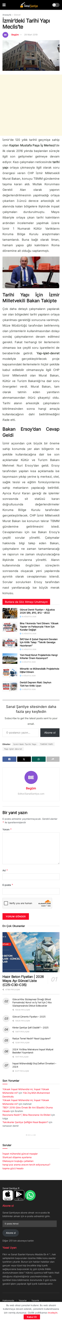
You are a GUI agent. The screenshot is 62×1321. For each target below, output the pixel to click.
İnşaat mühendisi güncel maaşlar (20, 1153)
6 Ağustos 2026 (28, 662)
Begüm (15, 34)
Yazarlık (35, 1300)
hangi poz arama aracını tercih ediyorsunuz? (26, 1164)
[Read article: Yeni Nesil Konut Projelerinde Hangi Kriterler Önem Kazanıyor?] (9, 658)
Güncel (17, 15)
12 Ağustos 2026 (28, 633)
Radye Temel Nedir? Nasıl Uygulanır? (31, 1038)
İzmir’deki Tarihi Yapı (24, 744)
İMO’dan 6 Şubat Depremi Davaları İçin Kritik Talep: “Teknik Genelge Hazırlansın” (39, 642)
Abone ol (50, 732)
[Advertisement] (31, 105)
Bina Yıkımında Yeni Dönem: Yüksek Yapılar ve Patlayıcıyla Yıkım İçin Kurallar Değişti (39, 626)
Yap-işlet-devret (13, 749)
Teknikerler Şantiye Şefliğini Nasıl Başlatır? (25, 1122)
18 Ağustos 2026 (28, 617)
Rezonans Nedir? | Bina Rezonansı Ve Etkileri (26, 1114)
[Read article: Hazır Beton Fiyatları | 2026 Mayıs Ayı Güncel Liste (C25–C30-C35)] (31, 952)
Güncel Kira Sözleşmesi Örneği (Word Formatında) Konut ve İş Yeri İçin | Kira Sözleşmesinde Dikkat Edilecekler (32, 1002)
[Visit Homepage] (29, 5)
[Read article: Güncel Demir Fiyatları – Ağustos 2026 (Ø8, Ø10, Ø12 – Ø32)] (9, 613)
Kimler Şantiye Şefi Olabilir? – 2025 (30, 1027)
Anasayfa (6, 15)
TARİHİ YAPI (46, 744)
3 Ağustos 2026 (28, 689)
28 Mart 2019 (31, 34)
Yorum (7, 829)
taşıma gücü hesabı (12, 1168)
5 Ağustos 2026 (28, 676)
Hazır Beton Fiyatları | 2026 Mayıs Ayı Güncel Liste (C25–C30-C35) (23, 981)
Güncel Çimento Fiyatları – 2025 (28, 1016)
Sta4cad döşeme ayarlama (17, 1157)
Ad (5, 870)
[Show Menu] (4, 5)
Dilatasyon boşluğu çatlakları (17, 1161)
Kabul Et (32, 1317)
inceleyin (52, 1312)
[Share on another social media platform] (53, 759)
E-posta (7, 884)
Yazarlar (23, 1300)
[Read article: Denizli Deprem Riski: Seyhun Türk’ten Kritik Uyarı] (9, 686)
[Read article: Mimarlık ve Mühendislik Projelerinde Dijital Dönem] (9, 672)
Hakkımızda (8, 1300)
